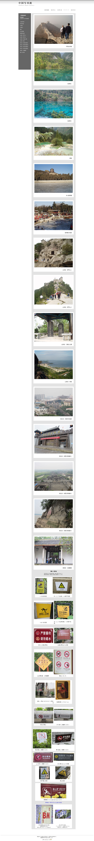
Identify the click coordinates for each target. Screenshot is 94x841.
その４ (73, 10)
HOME (46, 10)
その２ (59, 10)
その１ (53, 10)
